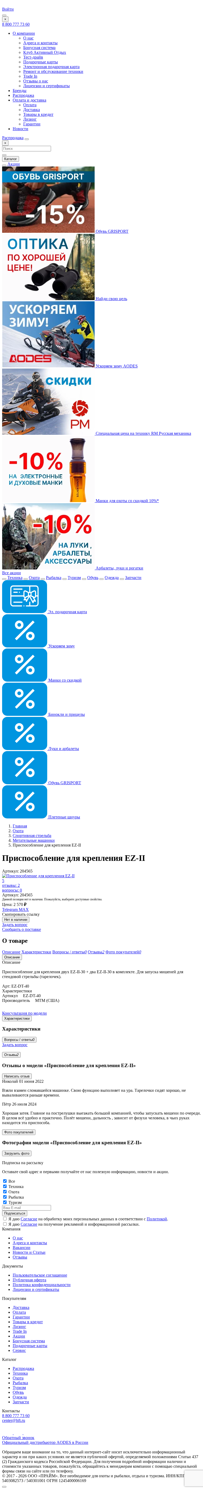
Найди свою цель (111, 298)
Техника (14, 577)
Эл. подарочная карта (67, 612)
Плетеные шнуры (63, 817)
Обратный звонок (18, 1437)
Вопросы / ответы (19, 1040)
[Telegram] (19, 1433)
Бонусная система (39, 47)
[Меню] (4, 15)
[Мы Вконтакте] (27, 1433)
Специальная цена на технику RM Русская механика (143, 433)
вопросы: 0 (12, 890)
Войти (8, 9)
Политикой (157, 1219)
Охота (34, 577)
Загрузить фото (16, 1153)
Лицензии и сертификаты (46, 86)
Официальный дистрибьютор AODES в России (45, 1442)
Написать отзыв (17, 1076)
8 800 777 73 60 (16, 24)
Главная (20, 826)
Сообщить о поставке (21, 929)
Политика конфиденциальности (42, 1284)
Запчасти (133, 577)
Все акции (11, 573)
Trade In (30, 76)
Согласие (29, 1219)
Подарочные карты (40, 62)
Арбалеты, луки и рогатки (119, 568)
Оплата (29, 105)
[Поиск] (27, 139)
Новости (20, 128)
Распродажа (23, 95)
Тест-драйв (33, 57)
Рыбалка (53, 577)
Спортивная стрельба (32, 835)
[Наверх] (4, 1487)
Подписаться (14, 1213)
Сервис (19, 1350)
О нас (28, 38)
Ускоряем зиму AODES (116, 366)
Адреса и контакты (40, 43)
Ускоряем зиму (61, 646)
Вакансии (21, 1247)
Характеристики (17, 1018)
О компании (24, 33)
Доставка (31, 109)
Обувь (92, 577)
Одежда (112, 577)
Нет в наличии (15, 920)
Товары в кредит (38, 114)
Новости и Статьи (29, 1252)
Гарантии (31, 124)
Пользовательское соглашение (40, 1275)
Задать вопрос (14, 924)
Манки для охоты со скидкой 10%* (127, 500)
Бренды (19, 90)
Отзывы (11, 1055)
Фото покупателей (18, 1132)
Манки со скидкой (64, 680)
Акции (13, 164)
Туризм (74, 577)
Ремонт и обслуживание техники (53, 71)
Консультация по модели (24, 1013)
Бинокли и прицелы (66, 714)
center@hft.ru (13, 1420)
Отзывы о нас (35, 81)
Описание (12, 957)
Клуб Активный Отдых (44, 52)
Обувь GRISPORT (111, 231)
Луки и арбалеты (63, 748)
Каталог (10, 159)
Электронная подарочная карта (51, 66)
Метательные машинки (34, 840)
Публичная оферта (29, 1280)
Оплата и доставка (29, 100)
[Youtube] (8, 1433)
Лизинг (30, 119)
